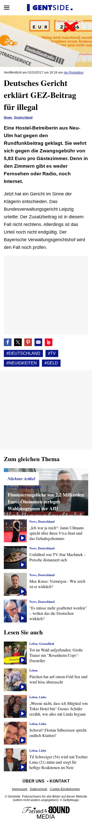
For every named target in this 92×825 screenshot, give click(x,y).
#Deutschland (23, 353)
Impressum (19, 789)
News (8, 117)
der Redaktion (74, 72)
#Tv (52, 353)
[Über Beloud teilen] (48, 342)
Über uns (33, 781)
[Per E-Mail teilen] (38, 342)
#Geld (51, 363)
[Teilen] (28, 342)
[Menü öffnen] (6, 7)
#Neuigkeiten (21, 363)
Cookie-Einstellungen (65, 789)
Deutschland (23, 117)
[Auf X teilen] (18, 342)
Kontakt (60, 781)
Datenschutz (38, 789)
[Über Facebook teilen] (8, 342)
